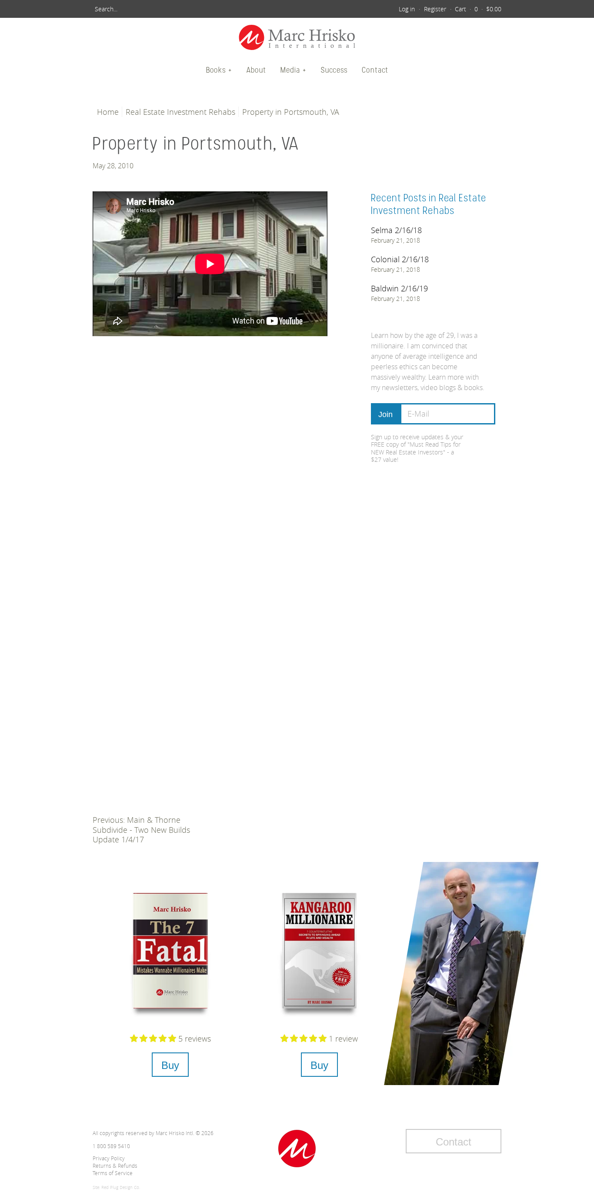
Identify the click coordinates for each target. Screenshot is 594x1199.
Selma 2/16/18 (396, 230)
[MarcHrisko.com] (297, 38)
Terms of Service (113, 1172)
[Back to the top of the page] (297, 1148)
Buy (170, 1065)
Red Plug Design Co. (120, 1187)
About (256, 70)
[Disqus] (210, 462)
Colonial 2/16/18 (400, 259)
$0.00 (493, 9)
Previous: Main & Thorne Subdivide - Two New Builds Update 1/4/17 (141, 830)
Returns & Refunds (115, 1165)
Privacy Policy (109, 1158)
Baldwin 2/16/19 (399, 288)
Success (334, 70)
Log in (407, 9)
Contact (375, 70)
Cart (460, 9)
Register (435, 9)
